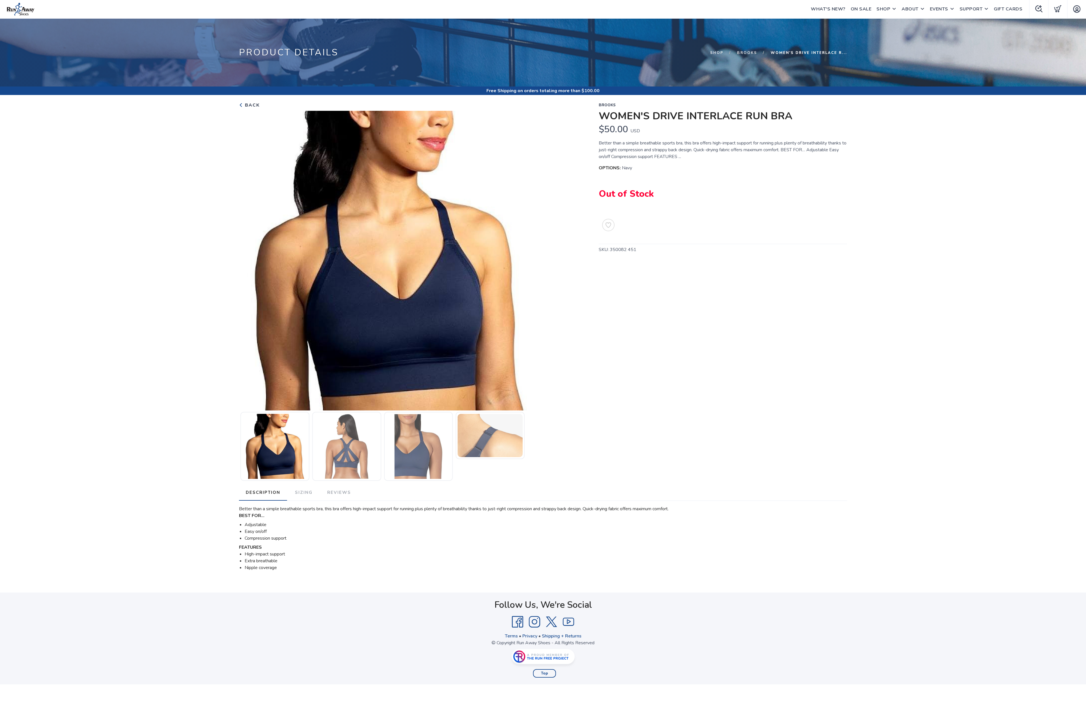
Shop (716, 52)
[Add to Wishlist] (608, 225)
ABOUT (910, 9)
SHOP (883, 9)
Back (251, 105)
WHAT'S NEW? (828, 9)
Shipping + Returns (561, 636)
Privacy (529, 636)
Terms (511, 636)
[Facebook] (517, 621)
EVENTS (939, 9)
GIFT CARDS (1008, 9)
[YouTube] (568, 621)
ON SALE (861, 9)
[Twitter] (551, 621)
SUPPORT (971, 9)
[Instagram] (534, 621)
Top (544, 673)
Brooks (747, 52)
